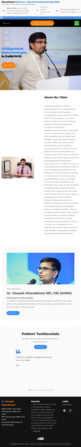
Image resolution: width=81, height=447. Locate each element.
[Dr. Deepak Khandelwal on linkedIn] (64, 410)
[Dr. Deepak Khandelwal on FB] (70, 410)
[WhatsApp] (76, 23)
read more (36, 431)
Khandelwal (31, 3)
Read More (8, 65)
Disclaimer (67, 404)
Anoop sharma (66, 444)
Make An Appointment (42, 23)
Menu (7, 23)
